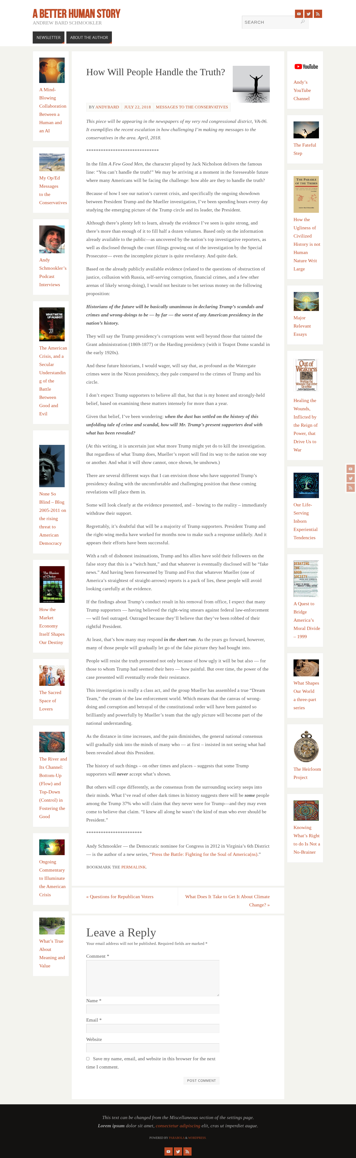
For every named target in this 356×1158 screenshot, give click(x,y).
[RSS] (351, 488)
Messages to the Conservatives (192, 107)
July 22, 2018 (137, 107)
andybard (107, 107)
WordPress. (197, 1138)
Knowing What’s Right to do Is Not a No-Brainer (307, 840)
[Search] (302, 21)
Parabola (177, 1138)
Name (93, 1000)
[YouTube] (351, 469)
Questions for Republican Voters (120, 896)
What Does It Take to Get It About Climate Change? (227, 900)
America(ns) (245, 854)
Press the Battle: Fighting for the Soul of (192, 854)
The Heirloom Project (307, 773)
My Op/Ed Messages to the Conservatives (53, 190)
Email (94, 1020)
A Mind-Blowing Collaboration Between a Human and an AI (52, 110)
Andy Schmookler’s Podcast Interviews (53, 272)
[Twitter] (351, 478)
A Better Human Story (76, 13)
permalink (133, 867)
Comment (97, 956)
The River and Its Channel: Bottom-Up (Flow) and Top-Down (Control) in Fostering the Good (53, 787)
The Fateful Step (305, 149)
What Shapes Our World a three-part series (306, 695)
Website (94, 1039)
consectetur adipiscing (178, 1125)
